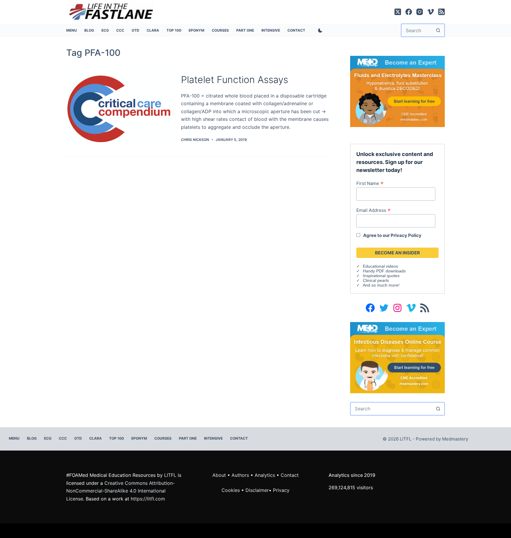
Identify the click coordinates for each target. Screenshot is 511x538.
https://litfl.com (148, 499)
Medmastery (455, 439)
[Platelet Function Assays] (119, 108)
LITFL (170, 475)
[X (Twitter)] (397, 12)
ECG (105, 30)
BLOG (89, 30)
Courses (220, 30)
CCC (120, 30)
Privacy (281, 490)
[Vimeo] (430, 12)
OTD (135, 30)
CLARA (153, 30)
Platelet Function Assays (234, 79)
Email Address (373, 210)
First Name (370, 183)
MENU (71, 30)
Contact (296, 30)
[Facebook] (408, 12)
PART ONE (245, 30)
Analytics (265, 475)
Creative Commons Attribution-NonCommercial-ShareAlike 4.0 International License (120, 491)
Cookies (231, 490)
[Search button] (438, 30)
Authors (240, 475)
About (219, 475)
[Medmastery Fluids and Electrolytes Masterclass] (397, 91)
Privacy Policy (406, 235)
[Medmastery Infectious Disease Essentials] (397, 357)
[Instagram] (419, 12)
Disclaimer (257, 490)
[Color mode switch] (319, 30)
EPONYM (196, 30)
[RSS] (441, 12)
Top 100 (173, 30)
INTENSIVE (270, 30)
